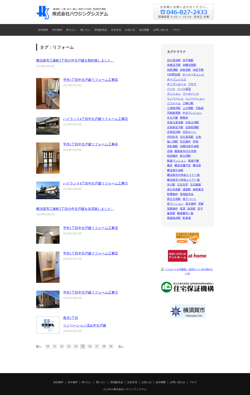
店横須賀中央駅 (189, 146)
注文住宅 (116, 30)
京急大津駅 (192, 122)
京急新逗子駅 (175, 127)
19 (111, 346)
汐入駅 (171, 184)
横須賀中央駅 (175, 170)
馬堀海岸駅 (174, 218)
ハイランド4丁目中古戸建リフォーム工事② (95, 119)
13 (68, 346)
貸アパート (189, 199)
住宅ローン (189, 132)
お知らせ (130, 30)
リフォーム (174, 103)
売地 (195, 141)
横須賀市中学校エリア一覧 (183, 175)
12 (61, 346)
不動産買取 (174, 112)
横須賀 (197, 165)
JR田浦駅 (172, 69)
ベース (171, 89)
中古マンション (192, 112)
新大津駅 (185, 155)
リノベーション (194, 98)
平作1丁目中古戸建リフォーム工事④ (90, 144)
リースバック (191, 93)
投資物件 (172, 155)
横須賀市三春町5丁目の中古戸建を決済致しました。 (75, 209)
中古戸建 (172, 117)
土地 (198, 136)
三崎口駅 (188, 103)
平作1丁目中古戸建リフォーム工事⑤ (90, 80)
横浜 (169, 165)
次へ (120, 346)
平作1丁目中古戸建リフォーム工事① (90, 292)
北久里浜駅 (187, 136)
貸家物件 (172, 208)
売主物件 (185, 141)
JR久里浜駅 (174, 60)
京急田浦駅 (192, 127)
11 (54, 346)
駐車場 (187, 218)
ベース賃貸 (184, 89)
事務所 (184, 117)
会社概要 (144, 30)
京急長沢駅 (174, 132)
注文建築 (195, 184)
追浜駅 (191, 208)
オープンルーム (176, 84)
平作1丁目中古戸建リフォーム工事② (90, 253)
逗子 (200, 208)
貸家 (201, 203)
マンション (174, 93)
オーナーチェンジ (193, 74)
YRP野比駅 (173, 74)
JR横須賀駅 (189, 65)
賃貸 (182, 208)
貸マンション (175, 203)
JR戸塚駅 (188, 60)
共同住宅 (172, 136)
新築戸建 (193, 160)
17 (97, 346)
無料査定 (198, 189)
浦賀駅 (187, 189)
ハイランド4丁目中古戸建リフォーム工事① (95, 183)
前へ (38, 346)
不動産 (200, 108)
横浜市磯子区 (182, 165)
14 (75, 346)
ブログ (176, 30)
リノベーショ (175, 98)
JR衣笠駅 (185, 69)
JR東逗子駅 (174, 65)
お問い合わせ (160, 30)
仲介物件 (57, 30)
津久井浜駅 (174, 189)
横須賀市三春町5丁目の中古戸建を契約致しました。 (75, 60)
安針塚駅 (172, 146)
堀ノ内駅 (172, 141)
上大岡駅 (188, 108)
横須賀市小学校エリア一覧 (183, 179)
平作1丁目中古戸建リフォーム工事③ (90, 228)
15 (82, 346)
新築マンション (176, 160)
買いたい (85, 30)
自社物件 (43, 30)
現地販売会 (100, 30)
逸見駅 (171, 213)
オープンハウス (176, 79)
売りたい (71, 30)
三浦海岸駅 (174, 108)
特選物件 (172, 194)
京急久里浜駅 (175, 122)
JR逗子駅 (198, 69)
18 (104, 346)
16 (89, 346)
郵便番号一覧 (185, 213)
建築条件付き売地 (185, 151)
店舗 (169, 151)
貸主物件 (190, 203)
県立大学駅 (174, 199)
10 (47, 346)
